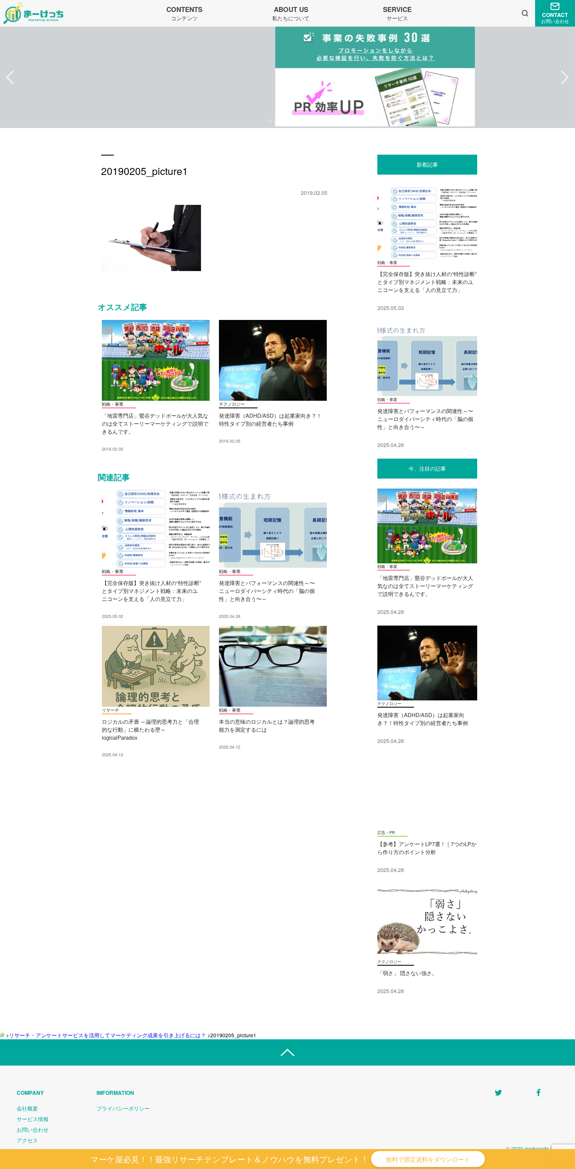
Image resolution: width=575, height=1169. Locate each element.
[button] (10, 77)
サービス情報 (33, 1119)
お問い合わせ (33, 1129)
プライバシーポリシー (123, 1108)
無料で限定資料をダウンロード (428, 1159)
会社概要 (27, 1108)
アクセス (27, 1140)
